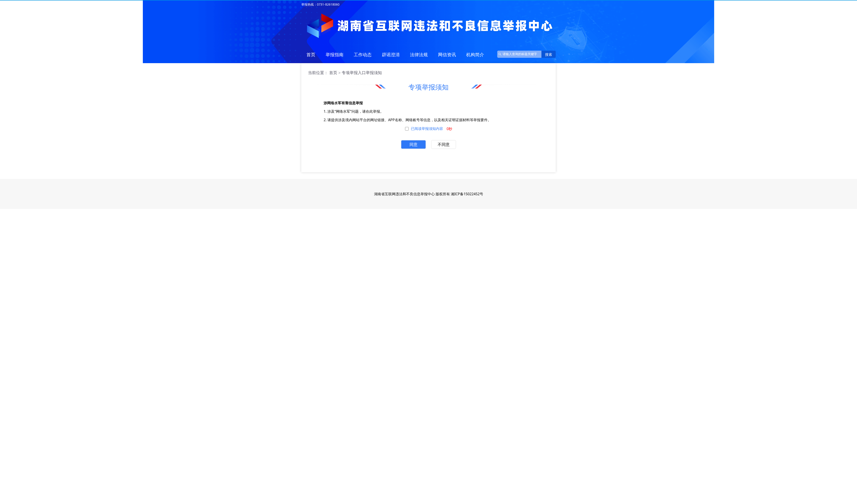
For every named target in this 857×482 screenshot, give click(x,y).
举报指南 (334, 54)
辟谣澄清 (391, 54)
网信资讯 (447, 54)
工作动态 (363, 54)
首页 (310, 54)
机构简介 (475, 54)
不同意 (444, 144)
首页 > (335, 73)
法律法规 (419, 54)
